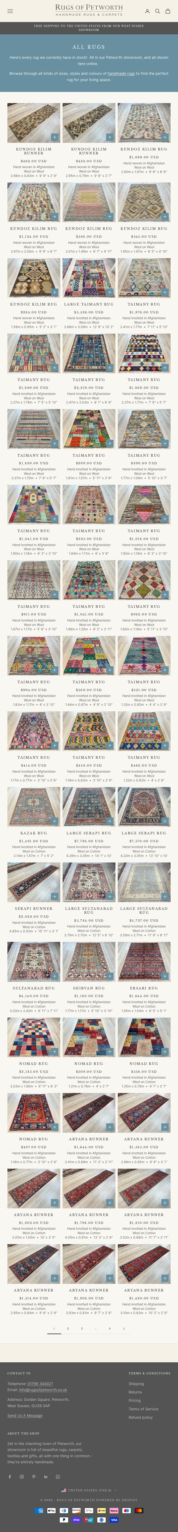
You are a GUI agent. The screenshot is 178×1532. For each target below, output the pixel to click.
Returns (135, 1392)
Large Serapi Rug (89, 833)
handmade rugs (121, 73)
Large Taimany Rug (89, 304)
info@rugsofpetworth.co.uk (43, 1389)
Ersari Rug (144, 988)
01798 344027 (40, 1383)
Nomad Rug (33, 1064)
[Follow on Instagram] (21, 1476)
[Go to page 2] (124, 1329)
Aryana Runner (89, 1139)
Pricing (135, 1400)
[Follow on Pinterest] (34, 1476)
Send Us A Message (24, 1415)
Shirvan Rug (89, 988)
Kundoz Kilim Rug (144, 149)
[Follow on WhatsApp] (58, 1476)
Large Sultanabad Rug (89, 911)
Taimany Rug (144, 304)
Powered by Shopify (117, 1500)
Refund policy (141, 1417)
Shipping (136, 1383)
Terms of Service (143, 1409)
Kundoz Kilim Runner (34, 151)
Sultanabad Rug (34, 988)
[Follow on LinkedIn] (46, 1476)
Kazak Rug (34, 833)
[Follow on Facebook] (9, 1476)
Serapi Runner (34, 909)
